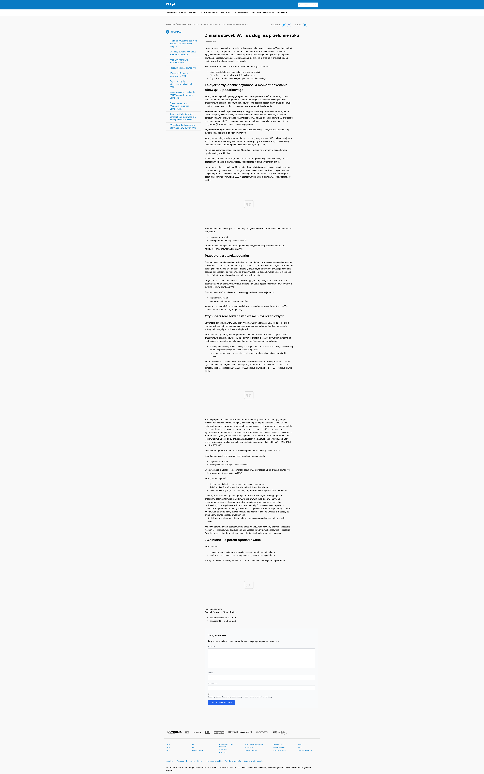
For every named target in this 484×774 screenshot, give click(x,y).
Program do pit (197, 750)
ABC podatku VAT (205, 24)
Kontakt (200, 761)
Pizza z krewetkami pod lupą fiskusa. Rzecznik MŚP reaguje (183, 44)
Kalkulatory (194, 12)
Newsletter (170, 761)
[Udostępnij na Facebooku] (289, 25)
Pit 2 (300, 747)
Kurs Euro (249, 747)
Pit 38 (168, 744)
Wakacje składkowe (305, 750)
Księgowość (243, 12)
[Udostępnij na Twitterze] (284, 25)
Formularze (282, 12)
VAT (222, 12)
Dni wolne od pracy (279, 750)
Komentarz (213, 646)
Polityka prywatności (233, 761)
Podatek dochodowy (209, 12)
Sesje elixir (223, 752)
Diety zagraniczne (278, 747)
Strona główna (173, 24)
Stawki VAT (220, 24)
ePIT (300, 744)
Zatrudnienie (255, 12)
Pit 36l (168, 750)
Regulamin (190, 761)
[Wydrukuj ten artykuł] (305, 25)
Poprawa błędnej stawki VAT (183, 68)
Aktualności (171, 12)
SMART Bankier (251, 750)
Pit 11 (194, 744)
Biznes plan (223, 749)
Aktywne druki (269, 12)
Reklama (180, 761)
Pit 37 (168, 747)
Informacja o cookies (214, 761)
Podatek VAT (189, 24)
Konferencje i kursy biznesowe (226, 745)
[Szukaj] (300, 5)
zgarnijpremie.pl (277, 744)
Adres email (213, 683)
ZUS (234, 12)
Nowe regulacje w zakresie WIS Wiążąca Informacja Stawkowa (182, 95)
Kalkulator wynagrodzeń (254, 744)
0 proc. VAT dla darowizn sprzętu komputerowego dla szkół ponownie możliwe (183, 117)
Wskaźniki (183, 12)
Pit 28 (194, 747)
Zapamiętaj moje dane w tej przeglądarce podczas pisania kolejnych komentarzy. (240, 697)
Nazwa (211, 673)
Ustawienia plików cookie (253, 761)
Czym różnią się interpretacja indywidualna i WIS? (182, 84)
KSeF (228, 12)
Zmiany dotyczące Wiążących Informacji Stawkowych (180, 106)
